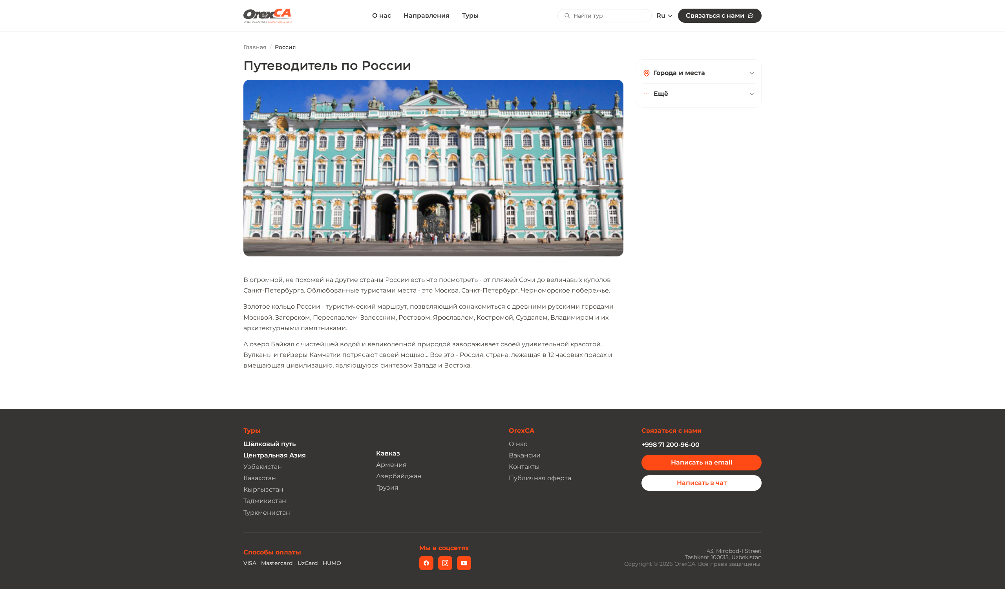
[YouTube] (464, 563)
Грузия (387, 487)
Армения (391, 464)
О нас (381, 16)
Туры (470, 15)
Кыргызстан (263, 489)
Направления (427, 15)
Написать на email (702, 462)
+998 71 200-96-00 (670, 444)
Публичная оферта (540, 478)
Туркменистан (266, 512)
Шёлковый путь (269, 444)
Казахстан (259, 478)
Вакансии (525, 455)
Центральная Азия (274, 455)
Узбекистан (262, 466)
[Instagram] (445, 563)
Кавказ (388, 453)
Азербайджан (399, 476)
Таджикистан (264, 501)
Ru (660, 16)
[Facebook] (426, 563)
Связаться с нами (715, 15)
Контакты (524, 466)
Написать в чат (702, 483)
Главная (255, 47)
